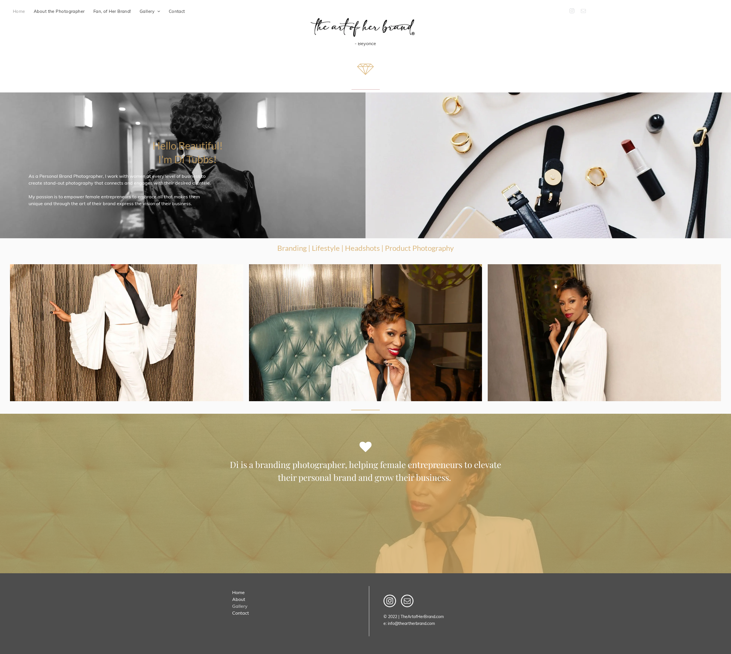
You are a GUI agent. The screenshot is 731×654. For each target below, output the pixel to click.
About (238, 599)
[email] (583, 11)
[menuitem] (19, 11)
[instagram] (572, 11)
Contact (240, 613)
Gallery (240, 606)
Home (238, 592)
